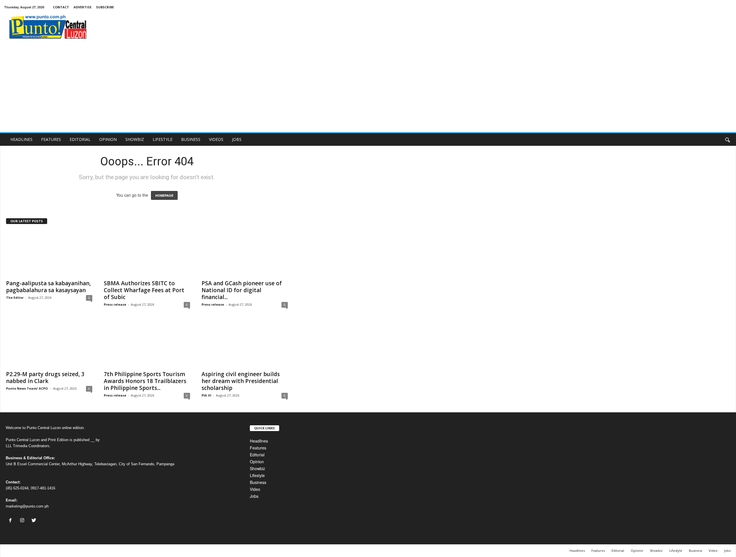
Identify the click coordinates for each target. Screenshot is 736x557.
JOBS (236, 139)
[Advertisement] (367, 89)
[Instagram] (23, 520)
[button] (727, 139)
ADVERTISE (82, 7)
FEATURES (51, 139)
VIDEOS (216, 139)
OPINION (108, 139)
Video (255, 489)
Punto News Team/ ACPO (27, 388)
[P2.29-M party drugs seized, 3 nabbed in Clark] (49, 344)
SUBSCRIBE (105, 7)
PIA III (206, 395)
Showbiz (257, 468)
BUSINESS (190, 139)
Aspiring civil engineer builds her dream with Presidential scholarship (241, 381)
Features (258, 448)
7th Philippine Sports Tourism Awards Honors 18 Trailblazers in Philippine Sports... (145, 381)
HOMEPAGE (164, 195)
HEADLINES (21, 139)
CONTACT (61, 7)
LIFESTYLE (162, 139)
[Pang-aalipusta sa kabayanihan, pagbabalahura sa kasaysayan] (49, 253)
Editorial (257, 455)
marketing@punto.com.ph (27, 506)
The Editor (15, 297)
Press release (115, 304)
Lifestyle (257, 475)
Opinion (257, 461)
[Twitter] (34, 520)
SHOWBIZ (134, 139)
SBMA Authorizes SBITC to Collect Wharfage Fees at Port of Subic (144, 290)
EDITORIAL (80, 139)
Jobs (254, 496)
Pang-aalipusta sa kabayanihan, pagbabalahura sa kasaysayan (48, 287)
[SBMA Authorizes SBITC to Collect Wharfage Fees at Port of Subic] (147, 253)
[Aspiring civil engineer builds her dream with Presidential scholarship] (245, 344)
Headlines (259, 441)
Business (258, 482)
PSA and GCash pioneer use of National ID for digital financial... (242, 290)
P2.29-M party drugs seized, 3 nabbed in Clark (45, 377)
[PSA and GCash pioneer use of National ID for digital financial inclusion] (245, 253)
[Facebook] (12, 520)
